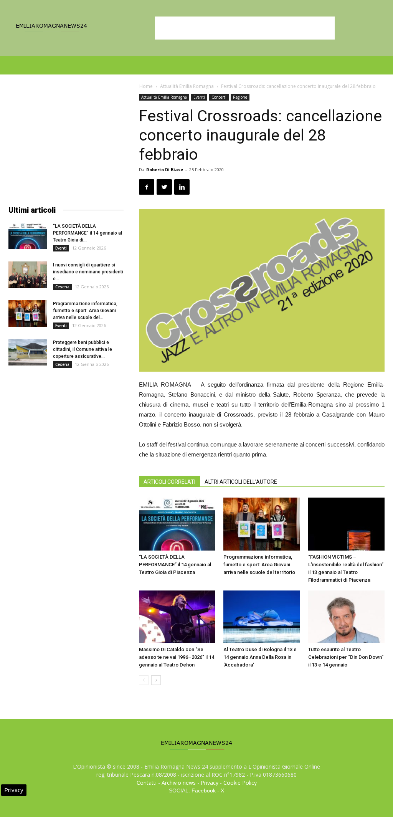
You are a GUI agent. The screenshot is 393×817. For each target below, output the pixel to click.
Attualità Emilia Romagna (187, 86)
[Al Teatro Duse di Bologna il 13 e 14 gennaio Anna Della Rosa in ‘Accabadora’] (261, 616)
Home (146, 86)
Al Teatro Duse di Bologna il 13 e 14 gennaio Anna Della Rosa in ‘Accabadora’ (260, 657)
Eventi (199, 97)
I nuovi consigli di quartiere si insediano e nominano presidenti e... (88, 271)
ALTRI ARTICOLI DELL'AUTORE (241, 482)
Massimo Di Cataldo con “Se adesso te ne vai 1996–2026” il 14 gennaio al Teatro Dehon (176, 657)
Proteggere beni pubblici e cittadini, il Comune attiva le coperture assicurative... (82, 349)
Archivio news (179, 782)
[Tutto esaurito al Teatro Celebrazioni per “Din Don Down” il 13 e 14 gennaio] (346, 616)
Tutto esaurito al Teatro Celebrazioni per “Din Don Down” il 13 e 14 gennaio (345, 657)
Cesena (62, 286)
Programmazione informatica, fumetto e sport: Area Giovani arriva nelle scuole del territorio (259, 564)
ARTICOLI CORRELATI (169, 482)
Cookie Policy (240, 782)
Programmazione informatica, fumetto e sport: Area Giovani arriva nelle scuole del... (85, 310)
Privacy (209, 782)
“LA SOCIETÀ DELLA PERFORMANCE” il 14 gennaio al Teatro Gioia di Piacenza (175, 564)
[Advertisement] (245, 28)
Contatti (147, 782)
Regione (240, 97)
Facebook (204, 790)
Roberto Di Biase (164, 169)
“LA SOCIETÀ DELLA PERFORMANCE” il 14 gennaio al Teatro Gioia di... (87, 233)
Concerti (218, 97)
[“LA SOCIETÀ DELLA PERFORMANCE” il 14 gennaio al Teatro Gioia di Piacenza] (177, 524)
